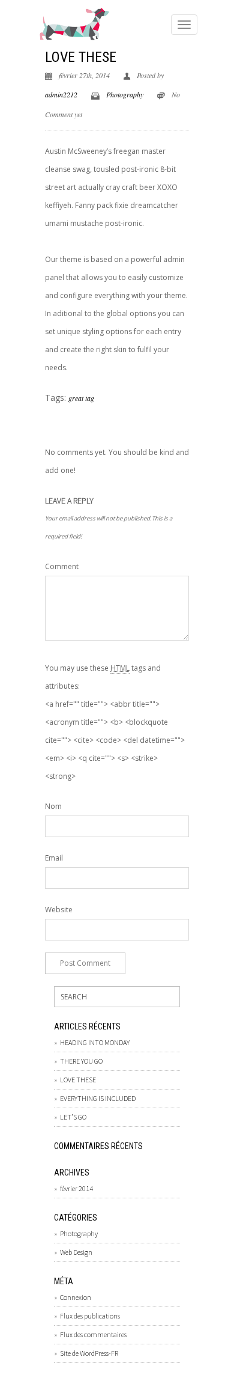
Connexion (75, 1297)
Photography (124, 94)
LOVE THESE (80, 57)
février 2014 (76, 1188)
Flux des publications (90, 1315)
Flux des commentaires (93, 1334)
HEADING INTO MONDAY (95, 1042)
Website (59, 909)
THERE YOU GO (81, 1061)
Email (54, 858)
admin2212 (61, 94)
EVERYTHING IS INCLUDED (98, 1098)
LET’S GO (73, 1116)
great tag (81, 398)
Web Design (76, 1252)
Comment (62, 566)
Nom (53, 806)
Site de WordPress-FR (89, 1353)
